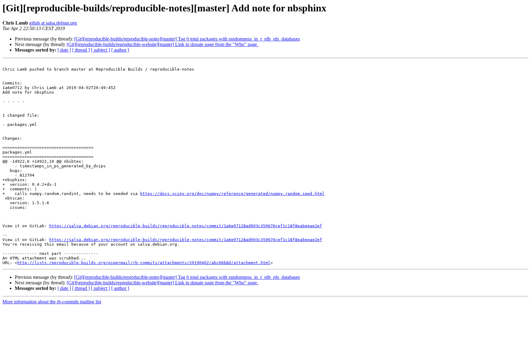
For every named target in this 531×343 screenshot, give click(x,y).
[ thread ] (81, 50)
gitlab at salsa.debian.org (53, 22)
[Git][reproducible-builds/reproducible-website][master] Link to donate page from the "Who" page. (162, 44)
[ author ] (120, 50)
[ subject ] (100, 50)
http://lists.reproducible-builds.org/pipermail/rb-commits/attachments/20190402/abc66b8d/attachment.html (143, 262)
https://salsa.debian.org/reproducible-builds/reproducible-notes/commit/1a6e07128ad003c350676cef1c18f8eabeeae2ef (185, 226)
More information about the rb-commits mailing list (51, 301)
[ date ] (64, 50)
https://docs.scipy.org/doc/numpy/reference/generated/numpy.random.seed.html (232, 193)
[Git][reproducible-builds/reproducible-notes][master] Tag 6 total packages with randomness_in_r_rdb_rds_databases (187, 38)
